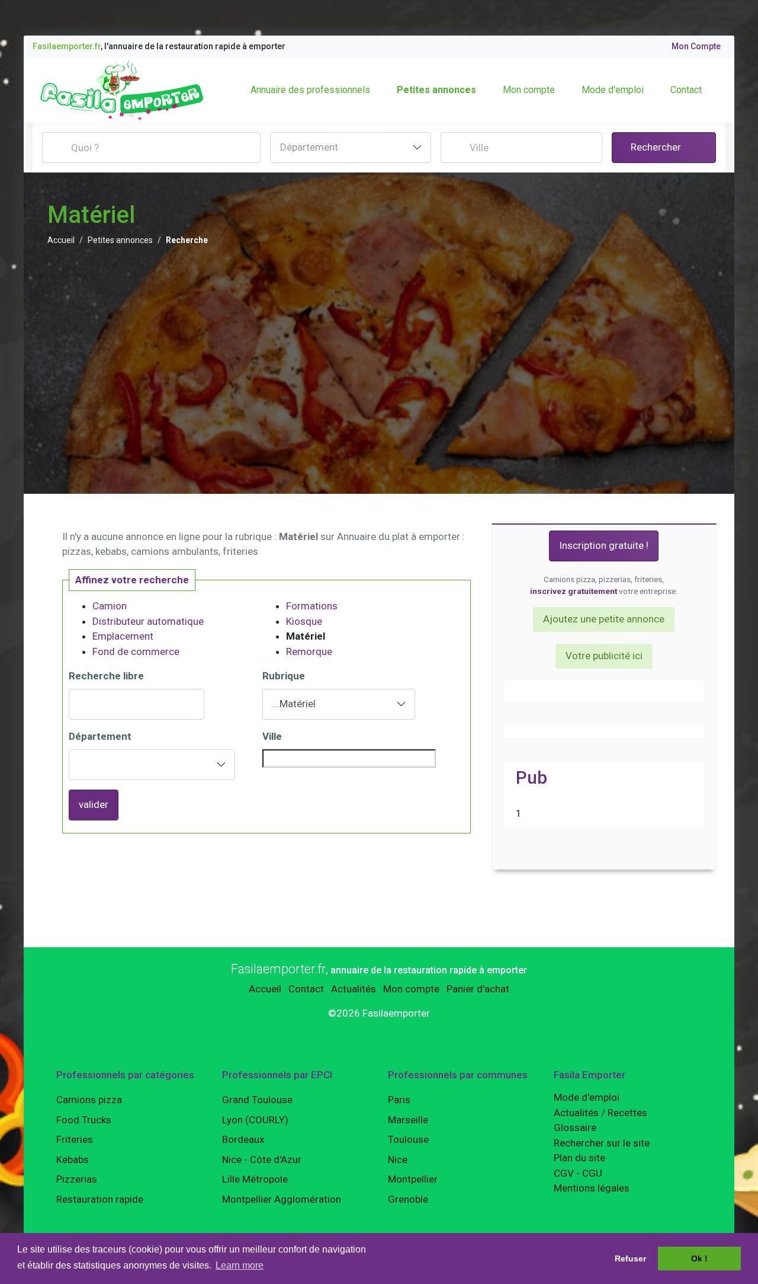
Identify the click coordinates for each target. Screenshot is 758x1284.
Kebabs (72, 1159)
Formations (312, 606)
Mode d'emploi (613, 89)
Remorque (309, 651)
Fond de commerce (135, 651)
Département (100, 736)
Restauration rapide (99, 1199)
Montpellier (413, 1179)
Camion (109, 606)
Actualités (353, 989)
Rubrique (283, 676)
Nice (397, 1159)
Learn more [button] (240, 1265)
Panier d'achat (478, 989)
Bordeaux (243, 1139)
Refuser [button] (630, 1258)
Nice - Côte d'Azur (261, 1159)
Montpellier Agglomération (281, 1199)
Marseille (408, 1120)
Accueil (61, 240)
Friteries (74, 1139)
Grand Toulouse (257, 1100)
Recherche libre (106, 676)
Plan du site (579, 1158)
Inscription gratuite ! (603, 545)
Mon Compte (696, 46)
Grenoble (408, 1199)
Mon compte (529, 89)
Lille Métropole (255, 1179)
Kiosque (304, 621)
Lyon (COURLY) (255, 1120)
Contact (686, 89)
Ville (272, 736)
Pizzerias (76, 1179)
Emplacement (122, 636)
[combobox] (351, 147)
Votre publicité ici (604, 656)
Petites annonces (436, 89)
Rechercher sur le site (602, 1143)
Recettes (627, 1113)
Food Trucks (83, 1120)
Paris (399, 1100)
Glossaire (575, 1127)
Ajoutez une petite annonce (603, 619)
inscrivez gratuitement (573, 591)
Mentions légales (591, 1188)
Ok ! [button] (699, 1258)
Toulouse (408, 1139)
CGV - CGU (578, 1173)
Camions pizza (89, 1100)
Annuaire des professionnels (310, 89)
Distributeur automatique (148, 621)
